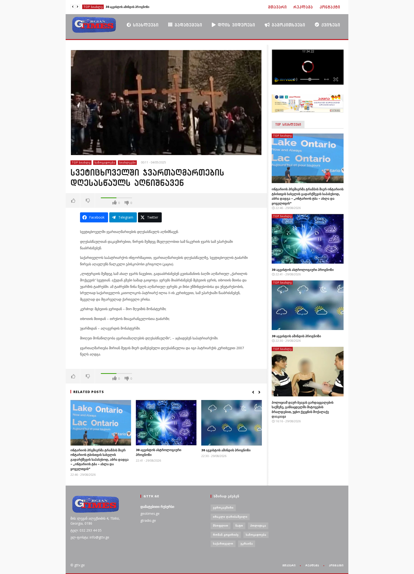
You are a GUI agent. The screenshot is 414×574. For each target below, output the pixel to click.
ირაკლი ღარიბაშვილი (230, 516)
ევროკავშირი (223, 507)
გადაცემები (187, 25)
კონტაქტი (330, 7)
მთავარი (277, 7)
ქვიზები (329, 25)
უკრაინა (247, 543)
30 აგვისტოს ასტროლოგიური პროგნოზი (303, 269)
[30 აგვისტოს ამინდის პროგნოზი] (231, 423)
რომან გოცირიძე (226, 534)
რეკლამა (303, 7)
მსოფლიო (220, 525)
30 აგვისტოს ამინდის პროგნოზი (127, 7)
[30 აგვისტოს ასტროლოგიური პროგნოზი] (166, 422)
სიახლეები (145, 25)
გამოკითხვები (287, 25)
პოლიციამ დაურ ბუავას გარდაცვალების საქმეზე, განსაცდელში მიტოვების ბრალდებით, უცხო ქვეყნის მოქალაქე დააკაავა (303, 409)
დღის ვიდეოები (235, 25)
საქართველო (223, 543)
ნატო (239, 525)
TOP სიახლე (93, 7)
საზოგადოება (105, 162)
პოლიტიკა (258, 525)
